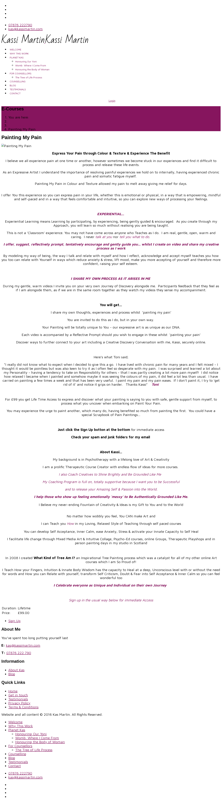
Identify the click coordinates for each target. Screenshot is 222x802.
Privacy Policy (19, 703)
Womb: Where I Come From (30, 65)
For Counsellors (20, 73)
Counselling (17, 81)
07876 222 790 (18, 653)
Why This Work (19, 53)
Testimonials (18, 89)
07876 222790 (20, 25)
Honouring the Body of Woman (32, 69)
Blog (13, 85)
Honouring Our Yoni (26, 61)
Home (13, 691)
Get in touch (18, 695)
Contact (15, 93)
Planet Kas (17, 57)
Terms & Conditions (23, 707)
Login (112, 100)
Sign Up (14, 621)
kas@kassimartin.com (25, 29)
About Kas (16, 670)
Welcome (15, 49)
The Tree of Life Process (28, 77)
